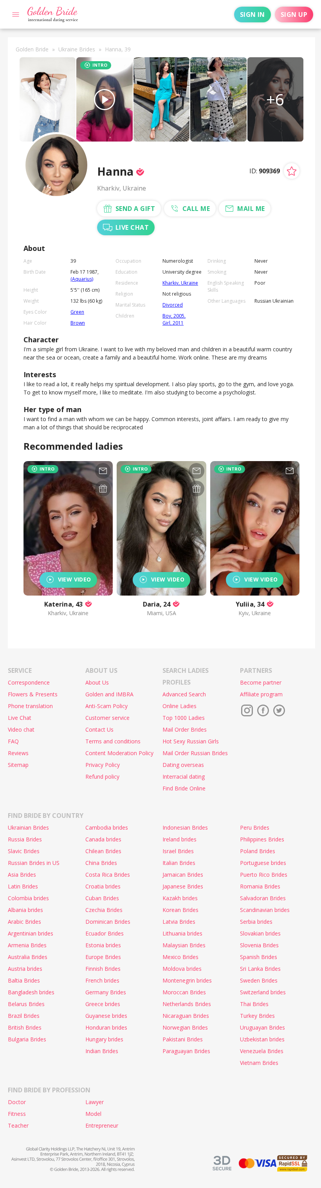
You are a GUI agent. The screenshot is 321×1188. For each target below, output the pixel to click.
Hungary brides (104, 1039)
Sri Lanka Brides (260, 968)
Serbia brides (256, 921)
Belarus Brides (26, 1004)
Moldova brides (182, 968)
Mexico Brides (180, 957)
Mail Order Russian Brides (195, 753)
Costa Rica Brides (107, 874)
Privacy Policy (102, 764)
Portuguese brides (263, 862)
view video (74, 579)
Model (93, 1113)
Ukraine (189, 283)
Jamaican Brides (182, 874)
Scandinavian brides (265, 910)
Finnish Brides (103, 968)
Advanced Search (184, 694)
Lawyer (94, 1102)
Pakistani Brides (182, 1039)
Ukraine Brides (76, 49)
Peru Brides (254, 827)
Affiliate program (261, 694)
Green (77, 312)
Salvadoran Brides (263, 898)
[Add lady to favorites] (291, 171)
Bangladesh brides (31, 992)
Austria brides (25, 968)
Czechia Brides (104, 910)
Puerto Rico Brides (263, 874)
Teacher (18, 1125)
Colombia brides (28, 898)
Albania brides (25, 910)
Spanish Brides (258, 957)
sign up (294, 14)
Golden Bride (32, 49)
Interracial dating (183, 776)
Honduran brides (106, 1027)
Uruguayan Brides (262, 1027)
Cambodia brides (106, 827)
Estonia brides (103, 945)
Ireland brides (179, 839)
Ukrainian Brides (28, 827)
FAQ (13, 741)
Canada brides (103, 839)
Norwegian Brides (185, 1027)
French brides (102, 980)
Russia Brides (25, 839)
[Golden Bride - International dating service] (52, 14)
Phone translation (30, 706)
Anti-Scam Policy (106, 706)
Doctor (17, 1102)
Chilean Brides (103, 851)
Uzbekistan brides (262, 1039)
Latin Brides (23, 886)
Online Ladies (179, 706)
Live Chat (19, 717)
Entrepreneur (101, 1125)
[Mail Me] (103, 471)
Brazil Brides (24, 1015)
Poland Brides (257, 851)
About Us (97, 682)
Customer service (107, 717)
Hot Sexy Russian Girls (190, 741)
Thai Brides (254, 1004)
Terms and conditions (113, 741)
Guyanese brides (106, 1015)
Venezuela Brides (261, 1051)
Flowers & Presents (33, 694)
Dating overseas (183, 764)
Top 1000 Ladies (183, 717)
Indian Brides (101, 1051)
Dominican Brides (107, 921)
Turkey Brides (257, 1015)
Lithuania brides (182, 933)
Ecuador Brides (104, 933)
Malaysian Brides (184, 945)
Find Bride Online (184, 788)
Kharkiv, (171, 283)
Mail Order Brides (184, 729)
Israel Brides (178, 851)
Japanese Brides (182, 886)
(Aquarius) (81, 279)
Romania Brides (260, 886)
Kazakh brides (180, 898)
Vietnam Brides (259, 1062)
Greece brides (102, 1004)
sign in (252, 14)
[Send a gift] (103, 488)
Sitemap (18, 764)
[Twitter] (279, 710)
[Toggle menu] (15, 14)
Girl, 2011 (173, 323)
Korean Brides (180, 910)
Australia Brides (27, 957)
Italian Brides (178, 862)
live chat (132, 227)
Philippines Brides (262, 839)
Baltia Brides (24, 980)
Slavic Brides (24, 851)
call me (196, 208)
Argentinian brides (30, 933)
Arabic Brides (24, 921)
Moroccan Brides (184, 992)
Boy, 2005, (174, 315)
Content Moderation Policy (119, 753)
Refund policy (102, 776)
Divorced (172, 305)
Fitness (17, 1113)
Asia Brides (22, 874)
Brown (77, 323)
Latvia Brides (178, 921)
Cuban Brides (102, 898)
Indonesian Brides (185, 827)
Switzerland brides (263, 992)
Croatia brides (103, 886)
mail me (251, 208)
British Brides (24, 1027)
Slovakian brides (260, 933)
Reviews (18, 753)
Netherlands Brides (186, 1004)
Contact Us (99, 729)
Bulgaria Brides (27, 1039)
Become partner (260, 682)
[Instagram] (247, 710)
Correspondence (29, 682)
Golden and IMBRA (109, 694)
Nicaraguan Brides (185, 1015)
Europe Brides (103, 957)
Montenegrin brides (187, 980)
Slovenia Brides (259, 945)
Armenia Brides (27, 945)
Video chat (21, 729)
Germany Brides (105, 992)
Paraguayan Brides (186, 1051)
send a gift (135, 208)
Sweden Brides (259, 980)
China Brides (101, 862)
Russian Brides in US (34, 862)
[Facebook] (263, 710)
